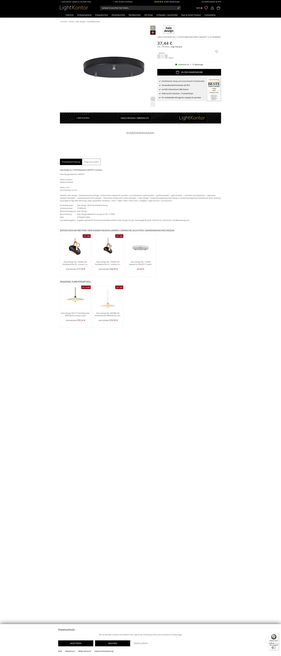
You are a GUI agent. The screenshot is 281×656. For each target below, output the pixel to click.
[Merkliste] (206, 7)
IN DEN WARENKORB (192, 72)
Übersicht (70, 15)
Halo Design (82, 211)
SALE (198, 8)
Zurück (64, 21)
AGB (60, 651)
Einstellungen (141, 643)
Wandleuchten (135, 15)
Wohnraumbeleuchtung (97, 205)
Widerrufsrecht (84, 651)
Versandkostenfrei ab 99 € (211, 2)
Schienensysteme (84, 15)
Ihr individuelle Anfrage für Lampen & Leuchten (181, 97)
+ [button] (166, 56)
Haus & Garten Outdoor (191, 15)
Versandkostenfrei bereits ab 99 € (176, 85)
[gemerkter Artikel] (216, 51)
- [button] (158, 56)
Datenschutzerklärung (104, 651)
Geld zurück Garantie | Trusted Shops (177, 93)
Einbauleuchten (101, 15)
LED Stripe (148, 15)
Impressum (70, 651)
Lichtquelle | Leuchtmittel (167, 15)
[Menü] (277, 634)
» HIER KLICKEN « (83, 118)
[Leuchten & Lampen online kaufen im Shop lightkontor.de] (74, 8)
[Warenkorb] (218, 7)
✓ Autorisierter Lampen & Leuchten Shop (75, 2)
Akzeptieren (75, 643)
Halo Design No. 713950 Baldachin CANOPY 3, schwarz (189, 37)
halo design (82, 205)
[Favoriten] (87, 275)
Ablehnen (112, 643)
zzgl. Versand (176, 47)
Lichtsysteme (210, 15)
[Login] (212, 7)
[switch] (274, 647)
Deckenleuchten (118, 15)
